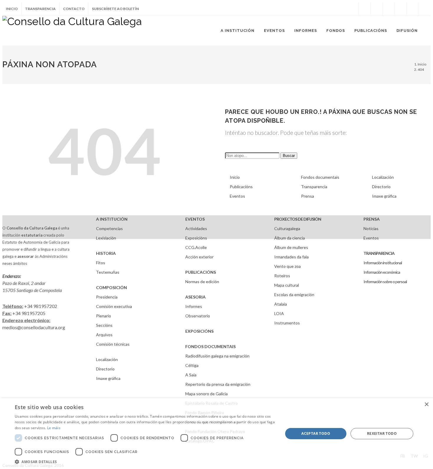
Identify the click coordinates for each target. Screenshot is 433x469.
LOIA (279, 313)
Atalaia (280, 303)
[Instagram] (352, 8)
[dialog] (216, 433)
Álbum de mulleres (291, 247)
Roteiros (282, 275)
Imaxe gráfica (384, 196)
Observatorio (197, 315)
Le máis (53, 427)
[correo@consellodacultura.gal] (425, 8)
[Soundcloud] (388, 8)
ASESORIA (195, 296)
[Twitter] (376, 8)
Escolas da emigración (294, 294)
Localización (383, 177)
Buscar (289, 155)
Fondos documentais (320, 177)
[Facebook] (364, 8)
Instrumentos (287, 322)
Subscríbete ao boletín (115, 8)
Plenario (103, 315)
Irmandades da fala (291, 256)
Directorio (381, 186)
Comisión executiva (114, 306)
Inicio (12, 8)
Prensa (307, 196)
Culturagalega (287, 228)
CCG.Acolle (196, 247)
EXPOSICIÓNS (199, 331)
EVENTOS (195, 219)
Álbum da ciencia (289, 237)
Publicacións (241, 186)
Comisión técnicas (113, 344)
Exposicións (196, 237)
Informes (193, 306)
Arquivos (104, 334)
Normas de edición (202, 281)
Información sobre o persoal (385, 281)
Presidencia (107, 296)
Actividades (196, 228)
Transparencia (40, 8)
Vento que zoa (287, 266)
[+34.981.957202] (413, 8)
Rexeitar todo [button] (382, 433)
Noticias (371, 228)
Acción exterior (199, 256)
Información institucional (382, 262)
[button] (145, 462)
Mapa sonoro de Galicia (206, 393)
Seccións (104, 325)
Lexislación (106, 237)
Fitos (100, 262)
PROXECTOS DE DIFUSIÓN (297, 219)
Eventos (237, 196)
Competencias (109, 228)
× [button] (426, 404)
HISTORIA (106, 253)
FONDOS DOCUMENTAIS (210, 346)
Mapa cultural (286, 285)
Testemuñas (107, 272)
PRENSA (371, 219)
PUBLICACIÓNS (200, 272)
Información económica (381, 272)
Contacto (74, 8)
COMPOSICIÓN (111, 287)
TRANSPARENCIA (378, 253)
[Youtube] (400, 8)
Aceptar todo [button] (315, 433)
